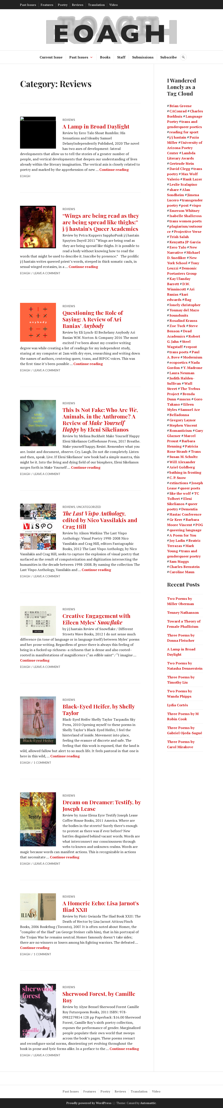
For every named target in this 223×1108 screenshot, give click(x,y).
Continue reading (114, 169)
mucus (185, 399)
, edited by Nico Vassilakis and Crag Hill (100, 520)
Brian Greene (180, 105)
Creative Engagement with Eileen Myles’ (96, 619)
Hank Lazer (192, 179)
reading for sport (183, 132)
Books (105, 57)
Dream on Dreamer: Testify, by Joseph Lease (102, 805)
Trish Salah (179, 236)
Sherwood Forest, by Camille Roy (99, 997)
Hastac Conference (185, 514)
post (185, 205)
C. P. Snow (177, 477)
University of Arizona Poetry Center (184, 147)
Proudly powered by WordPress (89, 1103)
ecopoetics (178, 362)
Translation (96, 5)
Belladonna (179, 414)
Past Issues (28, 5)
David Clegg (179, 168)
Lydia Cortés (177, 705)
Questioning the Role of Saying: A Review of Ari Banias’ (93, 319)
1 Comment (42, 762)
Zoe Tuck (177, 325)
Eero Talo (177, 247)
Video (113, 5)
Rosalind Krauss (183, 320)
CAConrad (178, 111)
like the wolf (180, 493)
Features (47, 5)
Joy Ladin (177, 540)
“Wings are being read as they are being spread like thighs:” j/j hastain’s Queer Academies (101, 222)
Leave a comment (47, 273)
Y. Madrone (192, 367)
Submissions (143, 57)
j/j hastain (177, 137)
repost (191, 346)
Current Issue (51, 57)
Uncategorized (88, 507)
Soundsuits (178, 315)
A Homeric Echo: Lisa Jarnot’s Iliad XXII (101, 906)
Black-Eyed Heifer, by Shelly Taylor (99, 709)
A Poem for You (182, 535)
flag (188, 299)
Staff (121, 57)
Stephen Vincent (183, 425)
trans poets (178, 352)
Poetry (63, 5)
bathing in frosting (185, 472)
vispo (196, 205)
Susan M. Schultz (183, 456)
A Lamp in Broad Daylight (96, 126)
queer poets (190, 488)
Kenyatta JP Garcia (185, 242)
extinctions (178, 482)
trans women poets (185, 221)
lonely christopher (185, 304)
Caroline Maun (181, 571)
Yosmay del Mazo (184, 310)
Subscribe (168, 57)
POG (199, 524)
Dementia (189, 509)
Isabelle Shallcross (185, 215)
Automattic (148, 1103)
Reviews (77, 5)
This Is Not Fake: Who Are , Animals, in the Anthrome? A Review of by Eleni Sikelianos (100, 419)
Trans (196, 451)
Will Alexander (182, 462)
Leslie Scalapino (183, 184)
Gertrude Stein (181, 163)
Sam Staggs (179, 561)
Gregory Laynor (182, 420)
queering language (185, 530)
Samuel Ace (190, 409)
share (174, 189)
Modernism (192, 357)
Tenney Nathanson (183, 612)
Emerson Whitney (184, 210)
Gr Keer (175, 519)
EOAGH (25, 176)
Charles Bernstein (184, 566)
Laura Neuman (181, 372)
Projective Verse (187, 231)
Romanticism (180, 430)
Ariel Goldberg (182, 467)
